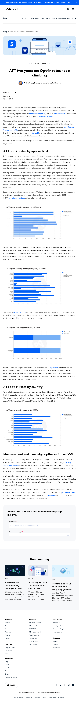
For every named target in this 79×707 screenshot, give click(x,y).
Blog (5, 32)
